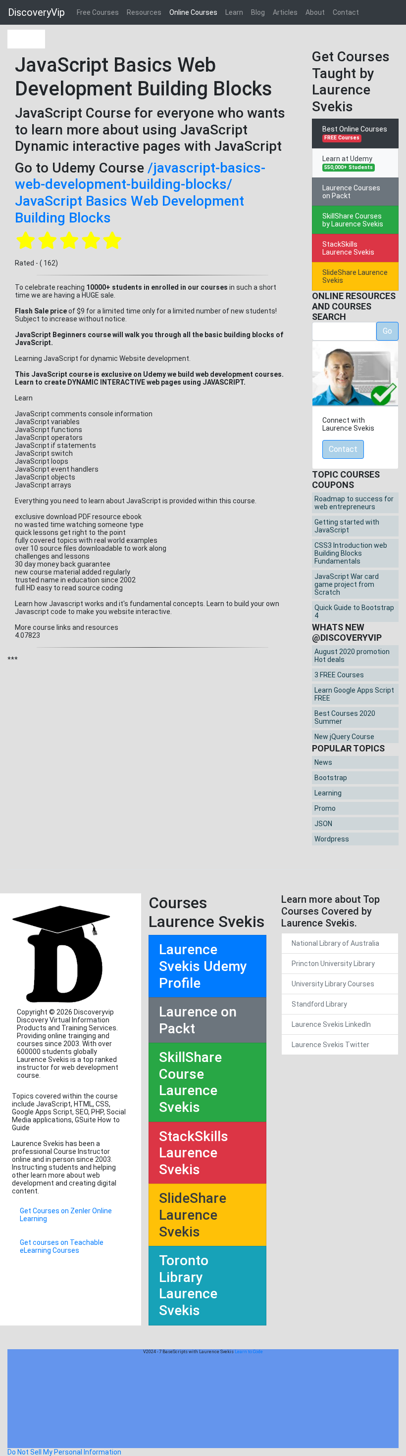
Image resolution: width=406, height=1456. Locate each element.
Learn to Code (249, 1351)
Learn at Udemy (347, 163)
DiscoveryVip (36, 12)
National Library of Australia (335, 943)
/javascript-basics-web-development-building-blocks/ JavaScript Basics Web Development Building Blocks (140, 193)
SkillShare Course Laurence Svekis (190, 1082)
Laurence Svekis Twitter (330, 1045)
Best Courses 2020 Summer (344, 717)
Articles (285, 12)
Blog (258, 12)
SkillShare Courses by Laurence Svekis (352, 220)
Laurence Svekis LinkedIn (331, 1024)
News (323, 762)
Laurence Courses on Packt (351, 192)
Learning (328, 793)
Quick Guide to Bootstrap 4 (354, 611)
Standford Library (319, 1004)
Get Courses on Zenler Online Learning (66, 1215)
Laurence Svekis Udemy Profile (203, 966)
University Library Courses (333, 984)
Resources (144, 12)
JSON (323, 824)
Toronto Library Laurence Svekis (188, 1285)
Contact (346, 12)
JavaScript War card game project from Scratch (346, 584)
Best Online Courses (354, 133)
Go (387, 331)
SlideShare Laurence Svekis (355, 276)
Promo (325, 808)
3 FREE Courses (339, 675)
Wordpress (331, 839)
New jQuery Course (344, 737)
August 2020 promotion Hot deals (352, 655)
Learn (234, 12)
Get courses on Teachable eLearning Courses (61, 1246)
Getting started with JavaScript (346, 526)
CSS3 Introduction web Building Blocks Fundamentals (350, 553)
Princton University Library (333, 964)
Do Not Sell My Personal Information (64, 1452)
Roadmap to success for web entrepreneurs (354, 503)
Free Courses (98, 12)
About (315, 12)
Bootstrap (330, 778)
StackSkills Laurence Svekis (348, 248)
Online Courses (193, 12)
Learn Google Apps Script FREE (354, 694)
